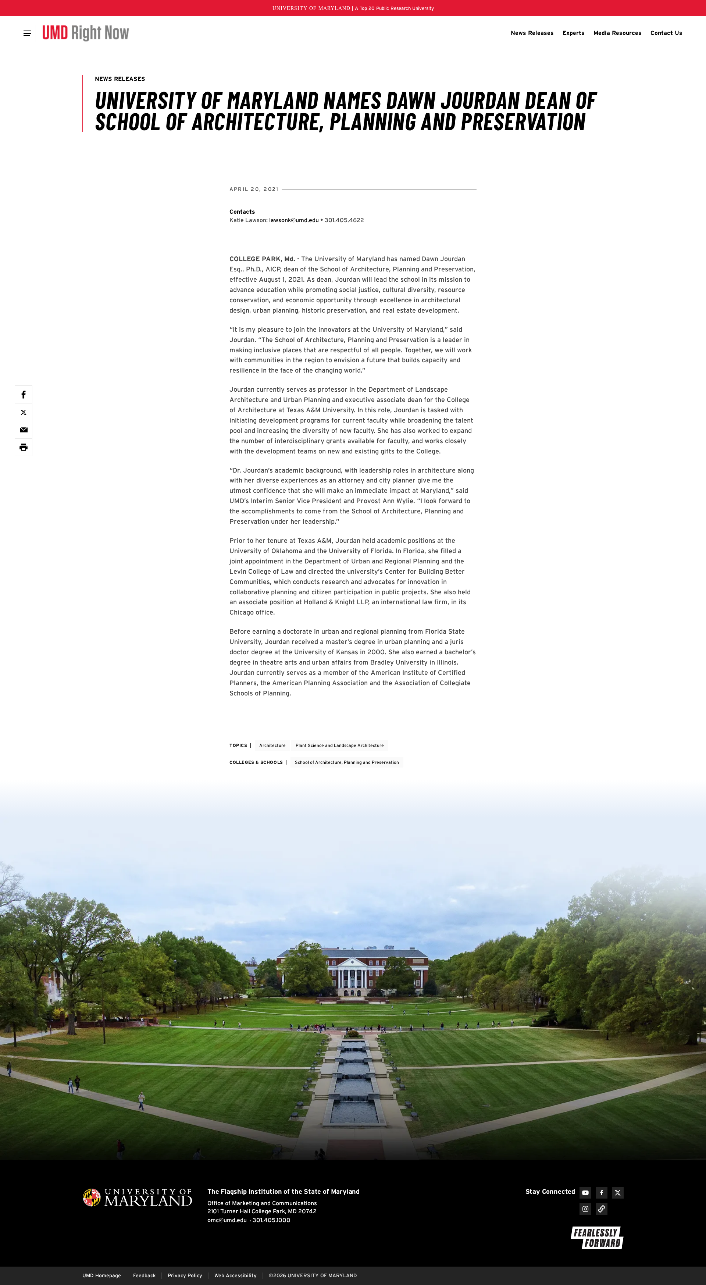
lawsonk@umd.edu (294, 220)
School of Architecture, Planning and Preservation (347, 762)
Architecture (272, 745)
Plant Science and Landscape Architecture (340, 745)
